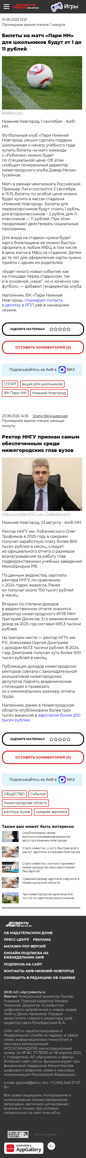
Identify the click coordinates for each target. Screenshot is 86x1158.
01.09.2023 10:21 (14, 20)
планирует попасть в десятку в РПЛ (32, 303)
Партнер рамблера (45, 1134)
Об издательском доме (28, 933)
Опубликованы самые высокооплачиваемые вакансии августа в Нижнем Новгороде (46, 836)
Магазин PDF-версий (25, 946)
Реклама (42, 939)
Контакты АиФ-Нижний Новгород (39, 971)
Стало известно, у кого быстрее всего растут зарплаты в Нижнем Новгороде (51, 850)
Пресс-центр (16, 939)
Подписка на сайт (23, 964)
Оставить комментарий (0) (43, 347)
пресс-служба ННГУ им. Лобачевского (36, 514)
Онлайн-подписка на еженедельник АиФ (26, 955)
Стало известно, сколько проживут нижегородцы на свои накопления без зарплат (48, 867)
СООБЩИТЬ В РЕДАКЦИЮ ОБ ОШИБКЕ (39, 978)
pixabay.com (12, 113)
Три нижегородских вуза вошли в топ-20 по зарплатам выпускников (48, 896)
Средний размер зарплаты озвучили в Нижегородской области (50, 880)
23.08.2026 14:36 (15, 416)
